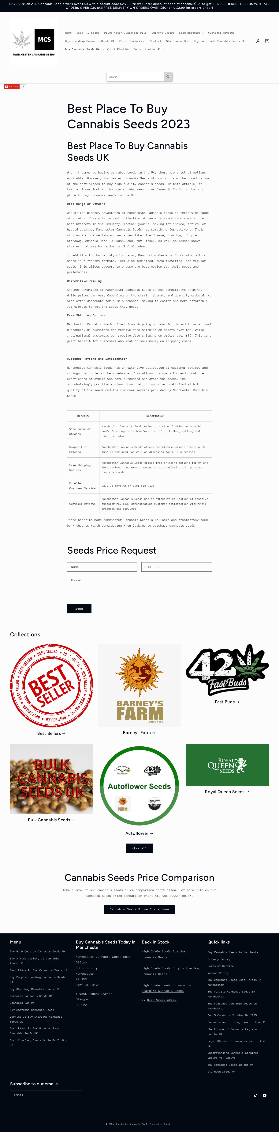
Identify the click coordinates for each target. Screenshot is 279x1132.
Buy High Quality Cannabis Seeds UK (38, 951)
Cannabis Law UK (22, 1002)
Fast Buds (225, 701)
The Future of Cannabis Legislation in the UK (235, 1032)
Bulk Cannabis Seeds (49, 819)
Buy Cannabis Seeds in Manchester (234, 952)
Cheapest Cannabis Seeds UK (31, 995)
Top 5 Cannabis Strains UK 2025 (232, 1015)
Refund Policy (218, 972)
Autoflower (137, 833)
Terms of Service (221, 965)
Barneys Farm (137, 732)
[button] (191, 33)
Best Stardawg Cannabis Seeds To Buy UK (38, 1043)
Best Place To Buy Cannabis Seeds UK (38, 970)
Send (79, 608)
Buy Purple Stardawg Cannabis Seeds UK (38, 980)
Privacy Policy (219, 959)
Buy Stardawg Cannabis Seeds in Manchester (232, 1006)
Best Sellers (49, 733)
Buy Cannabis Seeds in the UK (231, 1064)
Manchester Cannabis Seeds (132, 1124)
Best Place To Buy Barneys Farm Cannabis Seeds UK (34, 1031)
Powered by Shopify (161, 1124)
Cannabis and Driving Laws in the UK (236, 1022)
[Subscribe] (77, 1095)
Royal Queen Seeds (224, 791)
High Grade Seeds (162, 999)
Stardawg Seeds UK (222, 1071)
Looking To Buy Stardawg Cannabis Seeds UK (36, 1019)
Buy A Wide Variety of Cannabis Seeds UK (34, 961)
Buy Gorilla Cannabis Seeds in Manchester (231, 994)
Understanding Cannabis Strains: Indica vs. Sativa (233, 1055)
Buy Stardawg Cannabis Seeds (32, 1009)
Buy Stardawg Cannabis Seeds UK (34, 989)
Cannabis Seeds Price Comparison (139, 909)
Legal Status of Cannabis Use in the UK (236, 1043)
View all (139, 848)
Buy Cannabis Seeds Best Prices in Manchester (235, 982)
